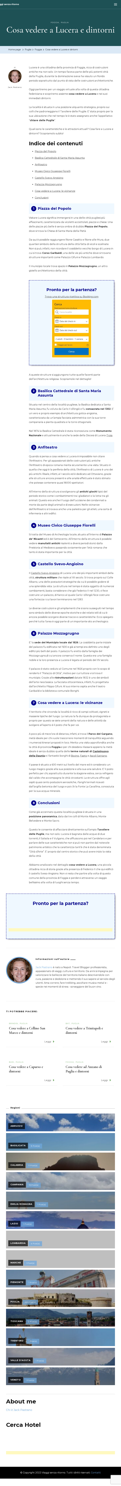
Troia (109, 435)
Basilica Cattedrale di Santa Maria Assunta (60, 157)
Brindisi (13, 1023)
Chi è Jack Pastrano (19, 1410)
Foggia (55, 22)
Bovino (75, 755)
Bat (68, 1023)
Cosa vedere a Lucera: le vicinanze (55, 191)
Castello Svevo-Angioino (49, 177)
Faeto (83, 755)
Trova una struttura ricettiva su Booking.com (71, 296)
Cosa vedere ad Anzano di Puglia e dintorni (84, 1069)
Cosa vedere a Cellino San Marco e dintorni (27, 1030)
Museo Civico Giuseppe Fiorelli (52, 171)
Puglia (65, 22)
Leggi (47, 1041)
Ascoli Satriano (98, 755)
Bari (11, 1062)
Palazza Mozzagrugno (48, 184)
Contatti (96, 1472)
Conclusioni (41, 197)
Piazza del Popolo (45, 151)
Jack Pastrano (15, 87)
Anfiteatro (41, 164)
